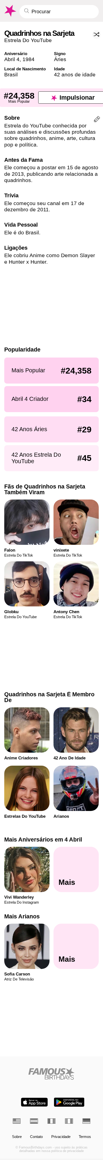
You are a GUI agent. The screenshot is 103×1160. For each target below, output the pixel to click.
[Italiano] (69, 1121)
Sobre (17, 1136)
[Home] (51, 1073)
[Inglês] (17, 1121)
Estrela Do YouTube (28, 40)
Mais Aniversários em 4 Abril (43, 839)
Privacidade (60, 1136)
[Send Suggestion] (97, 120)
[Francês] (52, 1121)
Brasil (11, 74)
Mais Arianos (22, 916)
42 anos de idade (75, 74)
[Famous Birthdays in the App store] (34, 1102)
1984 (28, 59)
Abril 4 (12, 59)
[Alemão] (86, 1121)
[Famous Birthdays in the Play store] (69, 1102)
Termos (85, 1136)
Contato (36, 1136)
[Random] (96, 34)
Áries (60, 59)
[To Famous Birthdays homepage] (9, 11)
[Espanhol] (34, 1121)
